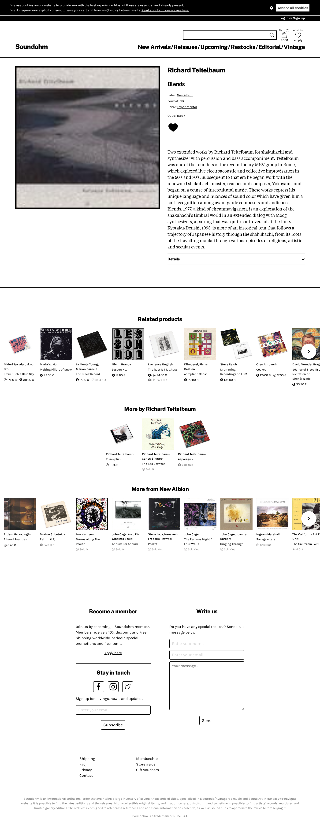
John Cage (119, 534)
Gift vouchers (147, 770)
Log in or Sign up (292, 18)
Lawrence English (160, 364)
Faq (82, 764)
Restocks (243, 46)
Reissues (185, 46)
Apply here (113, 653)
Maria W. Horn (50, 364)
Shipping (87, 758)
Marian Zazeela (86, 369)
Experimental (187, 107)
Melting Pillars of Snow (56, 369)
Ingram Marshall (268, 534)
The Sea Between (154, 463)
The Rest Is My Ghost (162, 369)
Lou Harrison (85, 534)
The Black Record (88, 374)
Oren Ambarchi (267, 364)
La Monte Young (87, 364)
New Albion (185, 95)
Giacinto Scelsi (122, 538)
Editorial (269, 46)
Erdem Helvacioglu (17, 534)
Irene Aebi (171, 534)
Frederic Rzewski (160, 538)
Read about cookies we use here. (165, 10)
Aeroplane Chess (196, 374)
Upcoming (213, 46)
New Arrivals (154, 46)
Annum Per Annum (125, 544)
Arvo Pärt (134, 534)
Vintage (294, 46)
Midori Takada (14, 364)
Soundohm (31, 46)
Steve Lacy (155, 534)
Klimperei (191, 364)
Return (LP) (48, 539)
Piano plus (113, 459)
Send (207, 720)
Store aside (145, 764)
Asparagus (185, 459)
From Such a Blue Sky (19, 374)
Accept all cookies (293, 8)
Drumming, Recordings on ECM (233, 372)
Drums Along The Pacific (88, 541)
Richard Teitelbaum (196, 70)
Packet (152, 544)
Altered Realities (15, 539)
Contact (86, 775)
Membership (147, 758)
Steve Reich (228, 364)
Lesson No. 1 (120, 369)
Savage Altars (265, 539)
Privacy (85, 770)
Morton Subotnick (52, 534)
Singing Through (231, 544)
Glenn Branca (121, 364)
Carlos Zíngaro (152, 458)
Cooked (261, 369)
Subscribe (113, 725)
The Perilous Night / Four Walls (198, 541)
